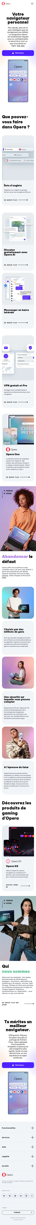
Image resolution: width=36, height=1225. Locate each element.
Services (5, 1137)
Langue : (32, 4)
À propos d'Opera (8, 492)
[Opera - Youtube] (21, 1196)
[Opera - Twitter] (15, 1196)
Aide (4, 1147)
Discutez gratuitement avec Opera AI (15, 252)
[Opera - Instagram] (32, 1196)
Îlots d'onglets (13, 185)
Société (5, 1166)
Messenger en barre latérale (16, 311)
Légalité (5, 1156)
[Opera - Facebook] (4, 1196)
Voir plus (21, 46)
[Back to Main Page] (6, 3)
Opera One (13, 454)
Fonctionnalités (9, 1128)
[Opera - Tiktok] (10, 1196)
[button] (18, 53)
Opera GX (12, 866)
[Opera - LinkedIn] (26, 1196)
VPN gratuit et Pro (15, 385)
